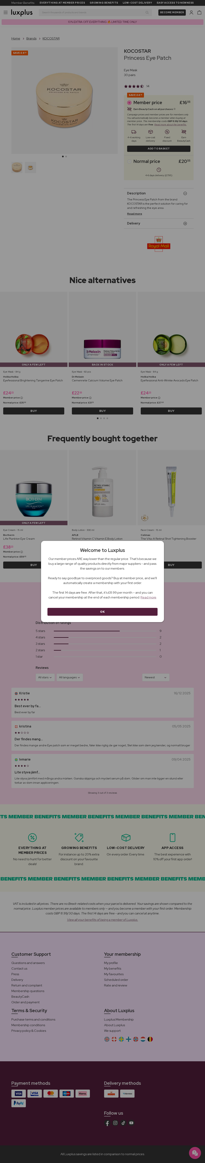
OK (102, 611)
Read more (148, 597)
